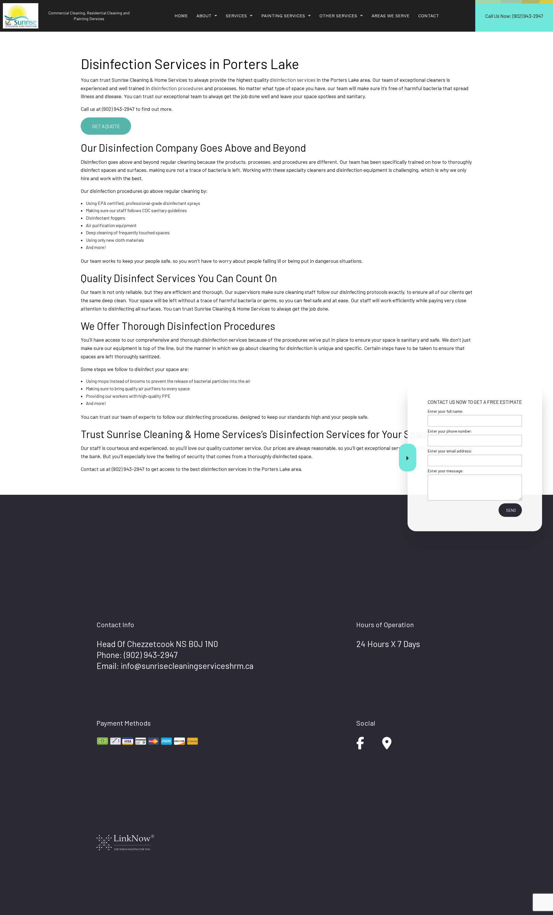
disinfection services (292, 80)
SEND (511, 510)
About (203, 15)
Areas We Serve (391, 15)
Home (181, 15)
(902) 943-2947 (151, 655)
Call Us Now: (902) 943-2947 (514, 16)
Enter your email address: (450, 450)
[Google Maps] (386, 746)
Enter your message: (446, 470)
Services (236, 15)
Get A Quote (106, 126)
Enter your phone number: (450, 430)
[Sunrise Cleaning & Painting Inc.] (20, 15)
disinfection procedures (177, 88)
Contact (428, 15)
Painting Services (283, 15)
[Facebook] (360, 746)
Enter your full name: (445, 410)
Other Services (338, 15)
